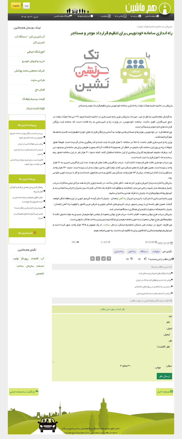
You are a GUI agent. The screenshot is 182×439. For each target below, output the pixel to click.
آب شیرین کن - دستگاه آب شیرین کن (30, 39)
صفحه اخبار (163, 391)
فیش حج (40, 89)
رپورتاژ (24, 258)
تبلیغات (155, 251)
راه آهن (122, 198)
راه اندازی (119, 251)
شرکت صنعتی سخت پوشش (29, 70)
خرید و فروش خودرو (33, 61)
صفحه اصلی (150, 16)
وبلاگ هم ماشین (61, 16)
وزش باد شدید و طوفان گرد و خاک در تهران (153, 280)
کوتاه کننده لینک (35, 108)
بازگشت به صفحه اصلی (23, 391)
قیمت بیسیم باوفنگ (33, 99)
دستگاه (144, 251)
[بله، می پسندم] (145, 258)
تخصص (40, 273)
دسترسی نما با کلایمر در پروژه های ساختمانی (153, 286)
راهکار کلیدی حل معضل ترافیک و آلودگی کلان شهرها (26, 189)
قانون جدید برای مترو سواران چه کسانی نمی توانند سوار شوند (26, 162)
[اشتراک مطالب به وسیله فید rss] (92, 259)
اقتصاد (34, 258)
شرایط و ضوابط (84, 16)
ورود (26, 5)
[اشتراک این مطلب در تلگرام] (103, 259)
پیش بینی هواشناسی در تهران (30, 144)
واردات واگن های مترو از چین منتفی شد (155, 273)
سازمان (30, 266)
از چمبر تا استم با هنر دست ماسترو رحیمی (153, 293)
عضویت (15, 5)
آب (42, 258)
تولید (16, 258)
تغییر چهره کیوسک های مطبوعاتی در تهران (28, 216)
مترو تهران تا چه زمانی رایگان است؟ (28, 208)
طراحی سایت (38, 80)
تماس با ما (119, 16)
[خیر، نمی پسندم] (131, 258)
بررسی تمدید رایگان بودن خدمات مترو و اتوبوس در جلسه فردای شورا (26, 135)
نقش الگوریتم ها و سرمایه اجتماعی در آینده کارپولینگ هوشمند (27, 199)
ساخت (106, 224)
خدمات (40, 266)
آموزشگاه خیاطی (36, 51)
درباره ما (134, 16)
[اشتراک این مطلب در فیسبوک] (108, 259)
